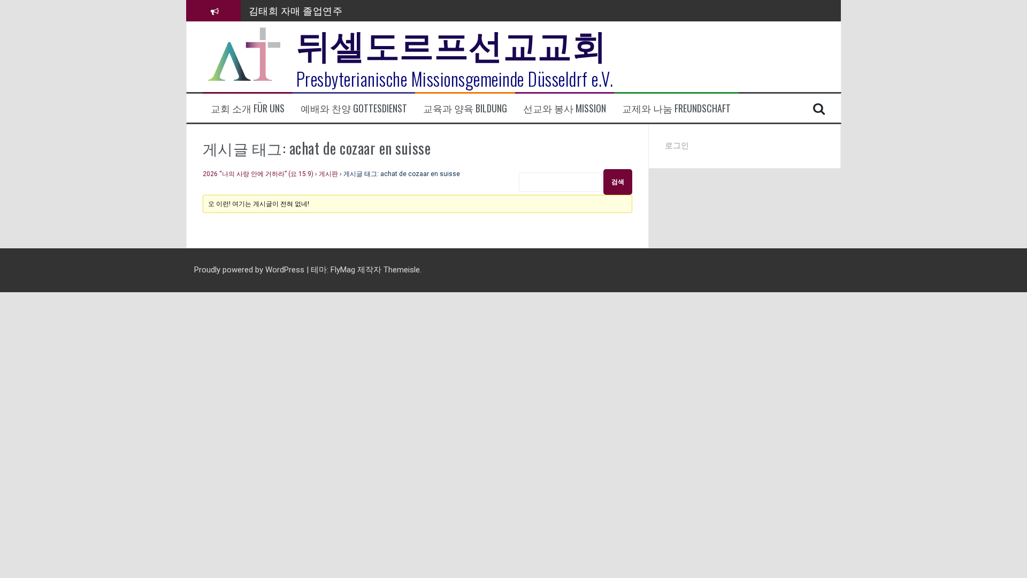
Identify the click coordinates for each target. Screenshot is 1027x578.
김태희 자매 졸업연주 (296, 10)
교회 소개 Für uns (248, 108)
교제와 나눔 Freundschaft (676, 108)
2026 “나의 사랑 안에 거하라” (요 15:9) (258, 174)
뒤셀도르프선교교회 (451, 43)
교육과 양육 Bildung (465, 108)
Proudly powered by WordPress (250, 270)
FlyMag (343, 270)
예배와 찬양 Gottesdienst (354, 108)
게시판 (328, 174)
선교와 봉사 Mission (564, 108)
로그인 (677, 145)
